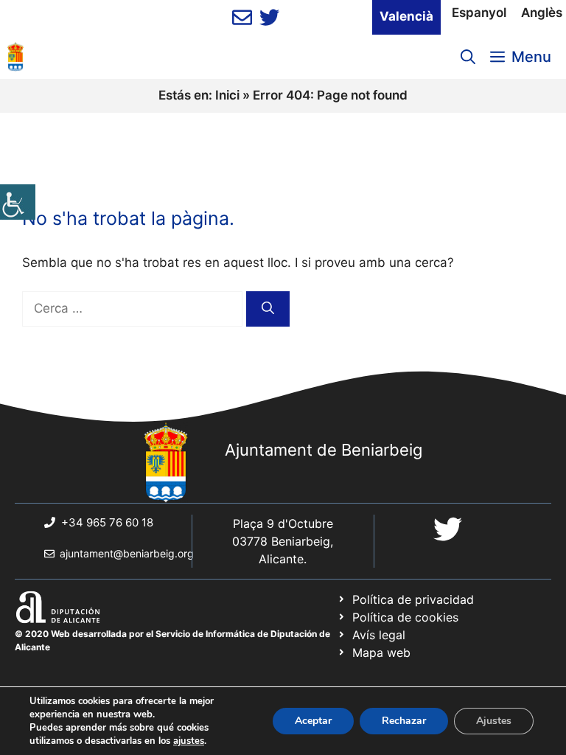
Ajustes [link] (493, 721)
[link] (17, 202)
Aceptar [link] (313, 721)
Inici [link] (227, 95)
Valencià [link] (406, 16)
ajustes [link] (188, 741)
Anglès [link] (541, 12)
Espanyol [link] (479, 12)
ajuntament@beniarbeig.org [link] (127, 553)
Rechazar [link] (404, 721)
